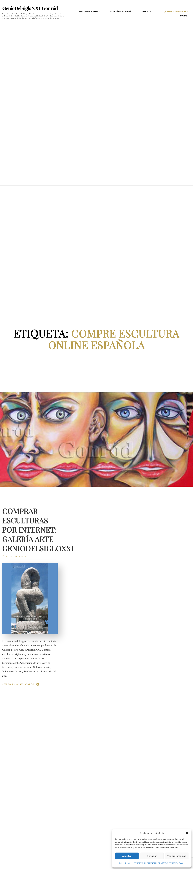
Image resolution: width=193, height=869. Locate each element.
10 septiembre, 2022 (16, 556)
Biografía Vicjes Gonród (121, 11)
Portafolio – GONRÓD (88, 11)
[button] (186, 833)
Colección (146, 11)
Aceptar (126, 856)
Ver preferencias (176, 856)
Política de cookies (125, 863)
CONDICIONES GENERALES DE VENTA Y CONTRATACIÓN (158, 863)
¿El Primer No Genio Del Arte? (176, 11)
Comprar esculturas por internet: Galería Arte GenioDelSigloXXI (38, 529)
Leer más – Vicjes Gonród (18, 684)
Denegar (152, 856)
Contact (184, 16)
